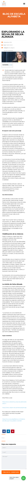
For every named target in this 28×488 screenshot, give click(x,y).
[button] (24, 3)
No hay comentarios (8, 50)
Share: (3, 437)
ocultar (10, 64)
